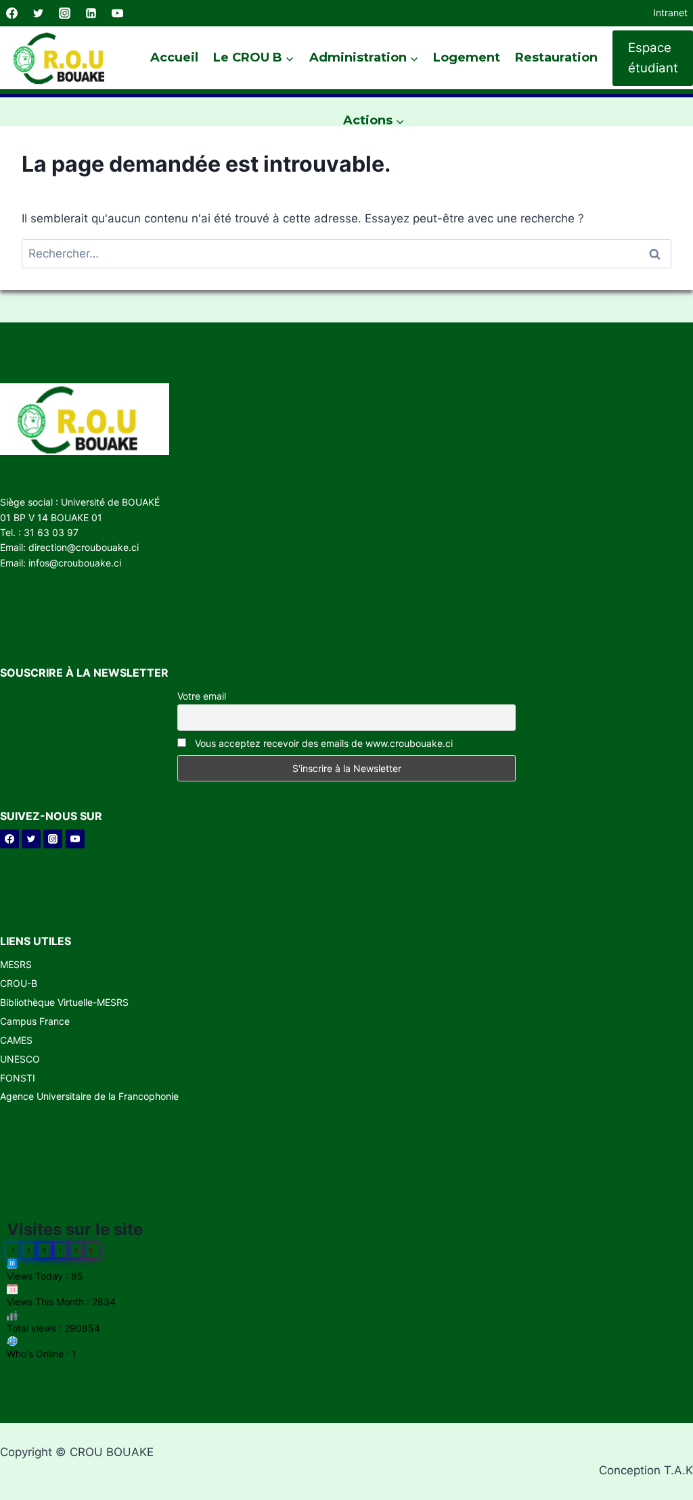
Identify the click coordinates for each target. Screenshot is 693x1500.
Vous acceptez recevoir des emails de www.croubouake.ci (322, 743)
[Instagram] (64, 13)
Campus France (35, 1021)
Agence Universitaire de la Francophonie (89, 1096)
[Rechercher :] (346, 253)
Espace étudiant (653, 58)
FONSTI (17, 1078)
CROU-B (18, 983)
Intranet (670, 12)
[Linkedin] (90, 13)
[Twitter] (37, 13)
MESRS (16, 964)
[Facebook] (11, 13)
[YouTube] (117, 13)
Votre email (201, 696)
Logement (466, 57)
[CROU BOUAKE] (64, 57)
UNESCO (20, 1059)
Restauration (556, 57)
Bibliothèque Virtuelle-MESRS (64, 1002)
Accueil (174, 57)
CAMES (16, 1040)
